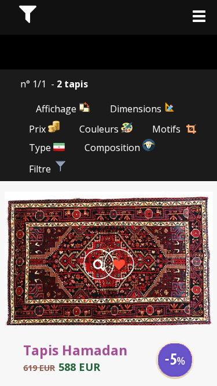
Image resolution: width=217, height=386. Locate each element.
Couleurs (100, 129)
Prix (38, 129)
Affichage (57, 108)
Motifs (166, 129)
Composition (113, 147)
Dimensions (137, 108)
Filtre (41, 169)
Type (41, 147)
